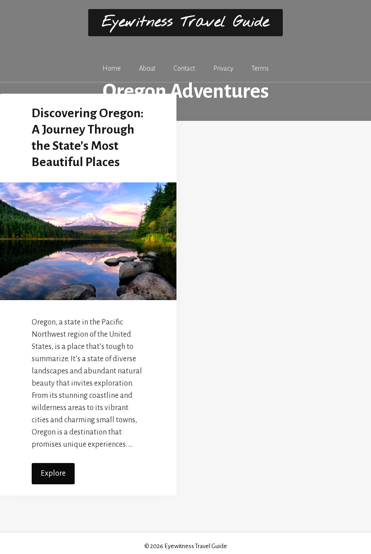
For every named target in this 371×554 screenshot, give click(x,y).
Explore (53, 473)
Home (111, 68)
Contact (184, 68)
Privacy (223, 68)
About (147, 68)
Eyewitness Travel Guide (185, 22)
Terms (260, 68)
